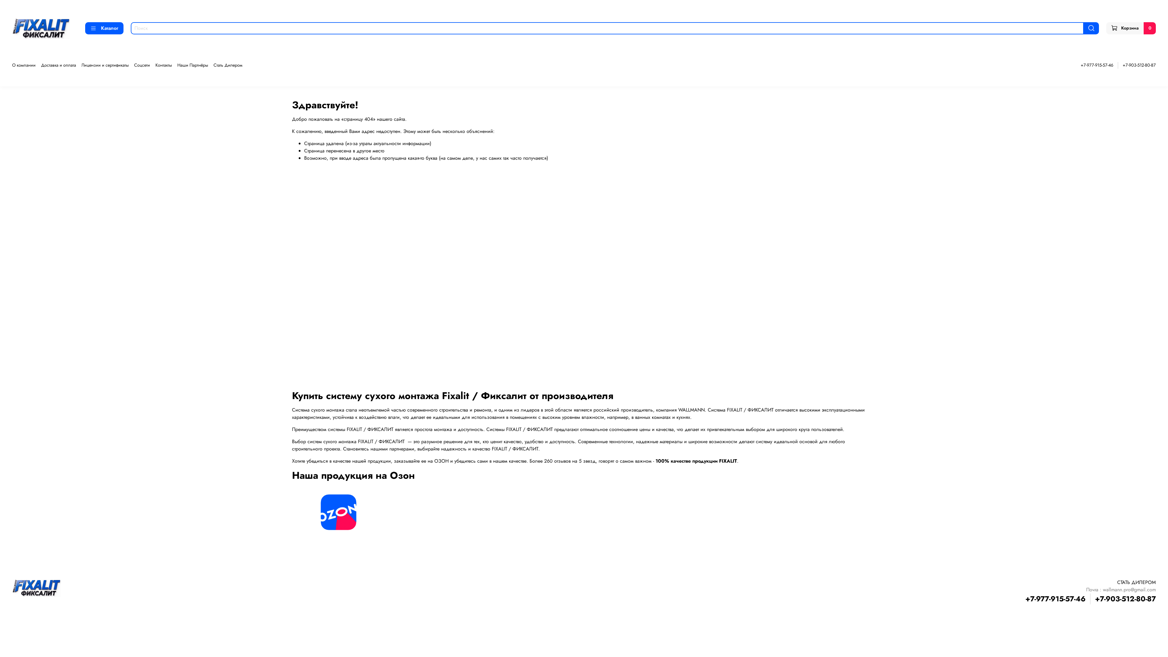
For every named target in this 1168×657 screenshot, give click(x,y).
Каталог (109, 28)
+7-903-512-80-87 (1139, 65)
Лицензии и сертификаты (105, 65)
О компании (24, 65)
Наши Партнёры (192, 65)
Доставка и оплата (58, 65)
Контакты (163, 65)
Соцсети (142, 65)
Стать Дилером (228, 65)
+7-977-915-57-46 (1097, 65)
